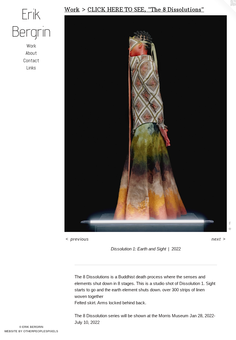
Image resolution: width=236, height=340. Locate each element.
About (31, 53)
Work (31, 46)
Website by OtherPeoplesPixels (31, 331)
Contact (31, 60)
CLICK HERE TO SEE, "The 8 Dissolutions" (145, 9)
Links (31, 68)
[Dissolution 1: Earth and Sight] (145, 123)
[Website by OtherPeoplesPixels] (224, 11)
